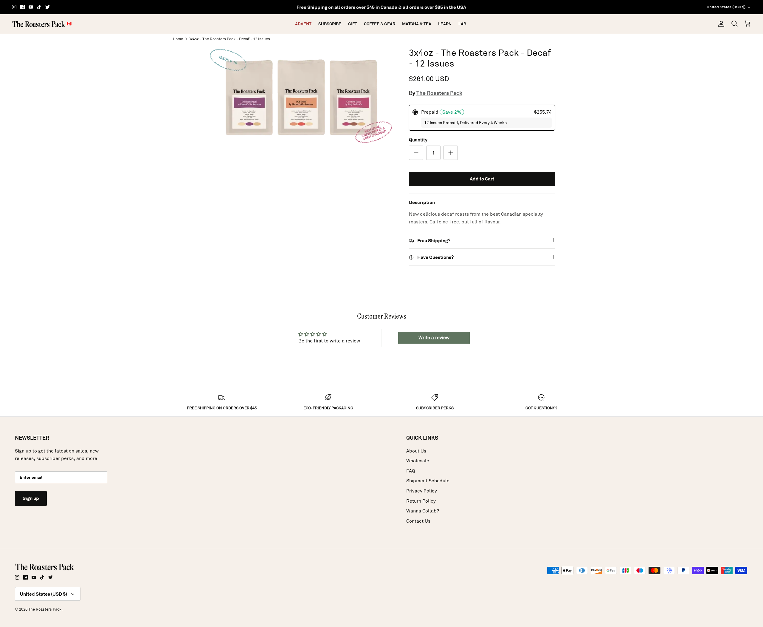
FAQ (410, 471)
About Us (416, 451)
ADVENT (303, 24)
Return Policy (421, 501)
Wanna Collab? (422, 511)
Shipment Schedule (427, 481)
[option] (302, 97)
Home (178, 38)
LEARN (445, 24)
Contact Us (418, 521)
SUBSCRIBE (329, 24)
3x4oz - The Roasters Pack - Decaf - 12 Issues (229, 38)
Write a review (433, 337)
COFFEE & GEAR (379, 24)
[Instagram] (14, 7)
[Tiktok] (39, 7)
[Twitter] (47, 7)
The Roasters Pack (439, 92)
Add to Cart (482, 179)
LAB (462, 24)
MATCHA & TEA (416, 24)
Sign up (31, 498)
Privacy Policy (421, 491)
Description (422, 202)
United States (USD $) (726, 7)
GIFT (352, 24)
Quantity (418, 140)
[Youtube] (31, 7)
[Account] (720, 23)
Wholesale (417, 461)
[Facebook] (22, 7)
